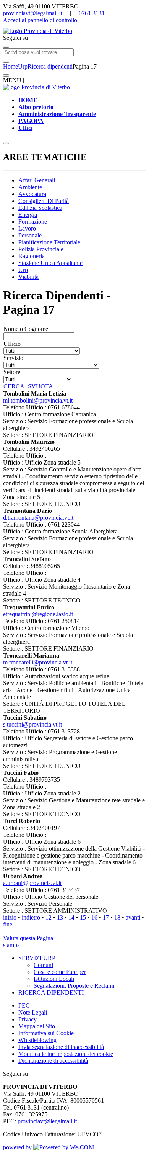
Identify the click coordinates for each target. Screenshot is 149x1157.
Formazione (32, 221)
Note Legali (32, 1012)
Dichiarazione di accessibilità (53, 1060)
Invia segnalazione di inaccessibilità (61, 1047)
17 (106, 917)
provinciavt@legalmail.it (32, 13)
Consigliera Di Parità (43, 201)
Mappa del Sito (36, 1026)
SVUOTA (40, 386)
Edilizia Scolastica (40, 208)
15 (83, 917)
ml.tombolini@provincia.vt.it (38, 400)
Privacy (27, 1019)
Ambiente (30, 187)
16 (94, 917)
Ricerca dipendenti (50, 66)
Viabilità (28, 276)
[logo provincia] (74, 31)
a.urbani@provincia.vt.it (32, 883)
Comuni (43, 965)
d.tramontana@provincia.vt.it (38, 517)
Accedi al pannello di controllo (40, 20)
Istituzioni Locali (54, 978)
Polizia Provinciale (40, 249)
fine (7, 924)
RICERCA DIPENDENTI (51, 992)
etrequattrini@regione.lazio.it (38, 614)
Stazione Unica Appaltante (50, 263)
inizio (9, 917)
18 (117, 917)
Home (10, 66)
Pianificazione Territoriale (49, 242)
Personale (30, 235)
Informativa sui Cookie (46, 1033)
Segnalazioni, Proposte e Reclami (74, 985)
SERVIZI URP (36, 958)
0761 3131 (92, 13)
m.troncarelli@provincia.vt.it (37, 662)
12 (48, 917)
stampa (11, 945)
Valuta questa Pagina (28, 938)
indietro (31, 917)
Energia (27, 214)
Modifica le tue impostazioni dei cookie (65, 1054)
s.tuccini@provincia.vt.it (32, 724)
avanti (133, 917)
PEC (24, 1005)
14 (71, 917)
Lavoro (27, 228)
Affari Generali (36, 180)
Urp (23, 66)
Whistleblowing (37, 1040)
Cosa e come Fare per (60, 972)
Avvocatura (32, 194)
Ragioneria (31, 256)
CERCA (13, 386)
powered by (18, 1147)
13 (60, 917)
